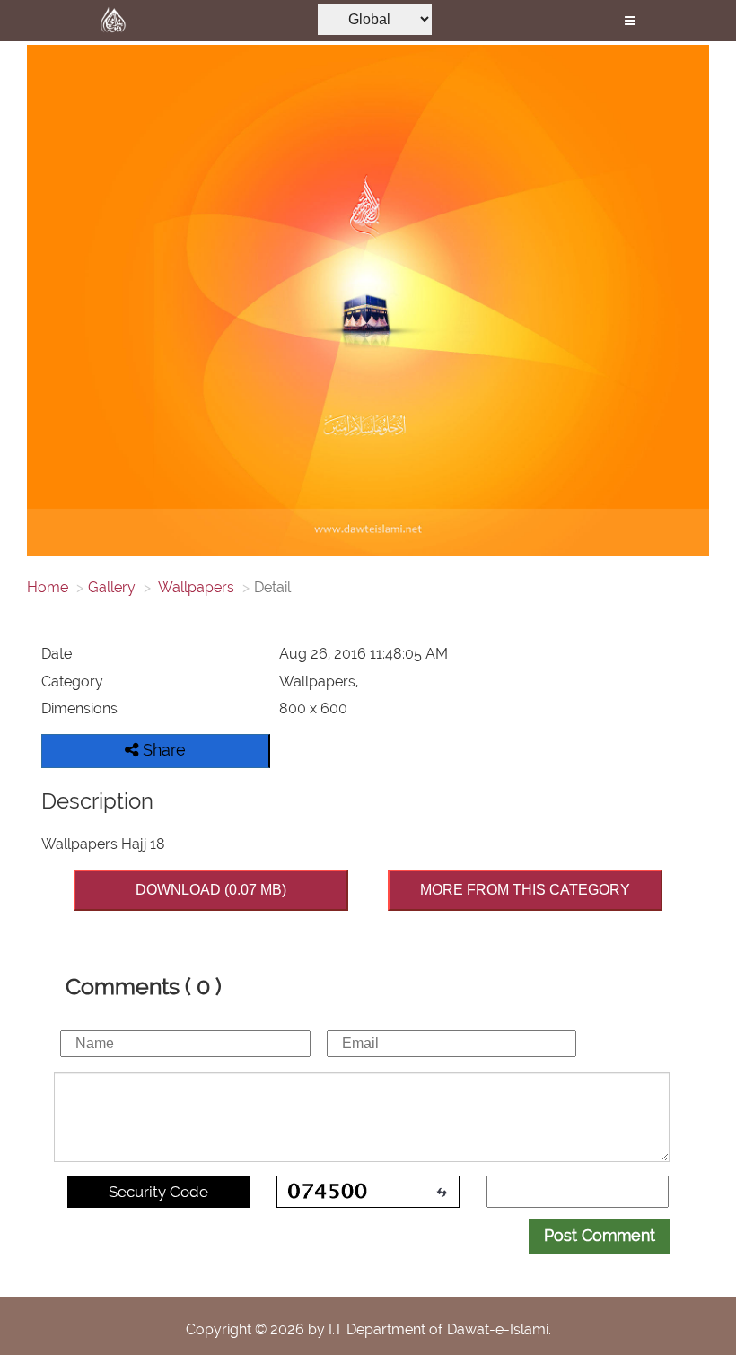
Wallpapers (194, 587)
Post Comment (599, 1235)
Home (47, 587)
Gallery (112, 587)
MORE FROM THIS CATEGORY (525, 889)
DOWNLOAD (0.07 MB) (211, 889)
